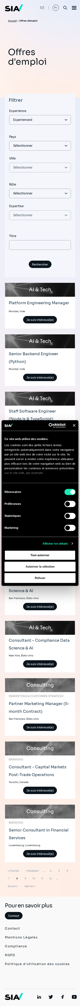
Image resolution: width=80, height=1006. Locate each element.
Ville (12, 158)
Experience (17, 111)
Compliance (16, 946)
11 (43, 878)
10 (34, 878)
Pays (12, 137)
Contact (13, 916)
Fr (55, 7)
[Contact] (38, 7)
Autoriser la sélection (40, 566)
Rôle (12, 184)
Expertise (16, 206)
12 (51, 878)
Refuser (40, 578)
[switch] (70, 504)
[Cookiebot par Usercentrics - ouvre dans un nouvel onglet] (49, 425)
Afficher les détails (55, 543)
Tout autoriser (40, 555)
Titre (12, 236)
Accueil (12, 20)
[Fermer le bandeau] (74, 425)
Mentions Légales (21, 937)
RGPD (10, 955)
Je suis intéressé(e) (40, 320)
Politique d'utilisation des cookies (37, 964)
